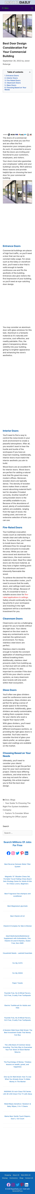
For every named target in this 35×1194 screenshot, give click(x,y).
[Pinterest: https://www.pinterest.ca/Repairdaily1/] (22, 853)
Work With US (25, 1175)
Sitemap (5, 1178)
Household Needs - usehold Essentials (17, 953)
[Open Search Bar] (32, 8)
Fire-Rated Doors (14, 80)
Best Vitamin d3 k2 (17, 916)
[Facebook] (8, 853)
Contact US (29, 1178)
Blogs (12, 800)
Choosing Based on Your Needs (15, 89)
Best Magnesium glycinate (17, 906)
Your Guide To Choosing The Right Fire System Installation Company (17, 806)
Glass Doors (12, 85)
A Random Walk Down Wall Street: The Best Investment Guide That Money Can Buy (17, 1032)
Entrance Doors (13, 76)
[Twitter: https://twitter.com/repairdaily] (17, 853)
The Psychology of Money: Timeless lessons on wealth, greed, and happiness (17, 1064)
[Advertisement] (17, 113)
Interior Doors (13, 78)
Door (7, 800)
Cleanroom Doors (14, 83)
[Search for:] (17, 833)
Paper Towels (17, 983)
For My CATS (17, 963)
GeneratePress (17, 1191)
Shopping (8, 1175)
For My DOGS (17, 973)
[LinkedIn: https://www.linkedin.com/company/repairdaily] (26, 853)
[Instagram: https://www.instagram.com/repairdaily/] (13, 853)
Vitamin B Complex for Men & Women (17, 926)
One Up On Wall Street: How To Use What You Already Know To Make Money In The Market (17, 1079)
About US (16, 1175)
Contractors (14, 1178)
